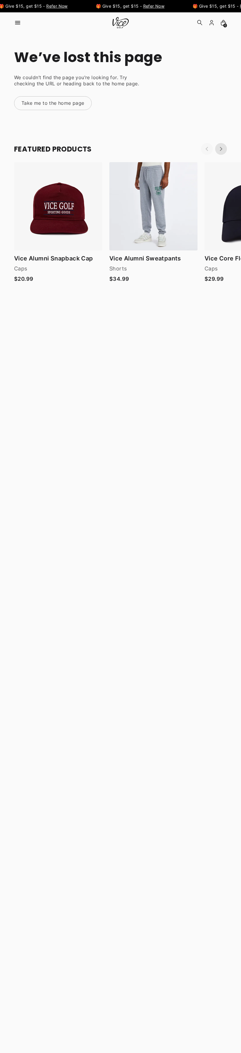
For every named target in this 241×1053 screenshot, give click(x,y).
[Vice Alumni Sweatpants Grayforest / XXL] (153, 206)
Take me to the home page (52, 103)
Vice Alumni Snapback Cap (53, 258)
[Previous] (207, 149)
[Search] (199, 22)
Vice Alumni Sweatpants (145, 258)
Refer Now (55, 6)
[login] (211, 22)
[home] (121, 22)
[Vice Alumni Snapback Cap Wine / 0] (58, 206)
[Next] (221, 149)
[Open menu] (17, 22)
